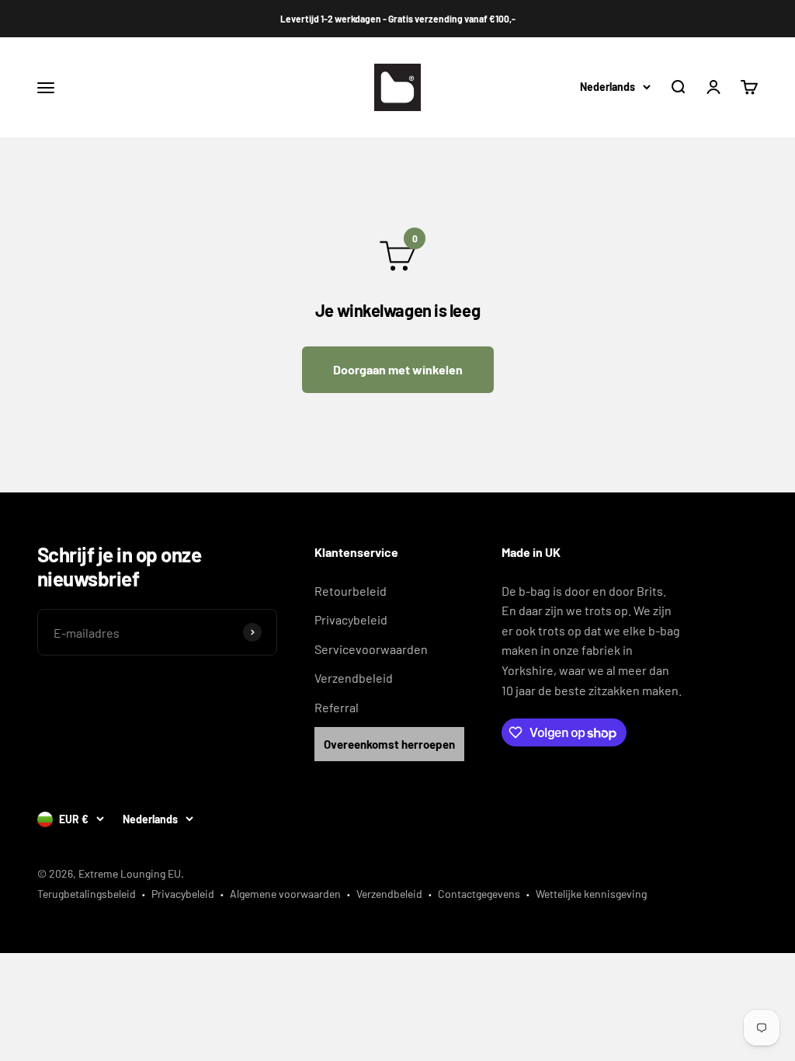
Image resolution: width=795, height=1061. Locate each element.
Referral (336, 707)
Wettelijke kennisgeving (591, 893)
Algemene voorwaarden (285, 893)
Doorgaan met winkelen (398, 369)
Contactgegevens (479, 893)
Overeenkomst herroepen (389, 744)
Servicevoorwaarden (371, 649)
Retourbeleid (350, 590)
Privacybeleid (350, 619)
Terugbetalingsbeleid (86, 893)
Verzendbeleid (353, 677)
